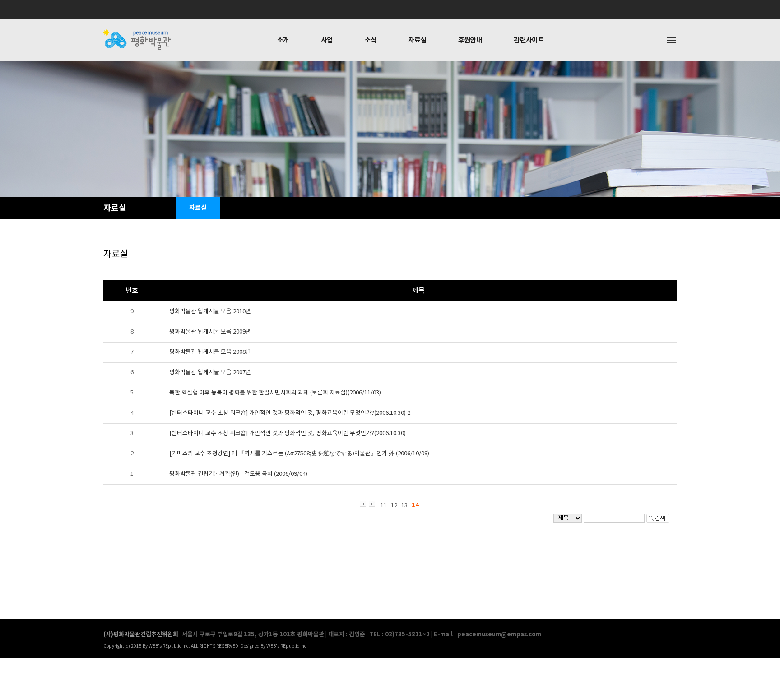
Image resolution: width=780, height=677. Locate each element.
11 (384, 505)
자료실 (417, 40)
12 (394, 505)
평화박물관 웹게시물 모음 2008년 (210, 352)
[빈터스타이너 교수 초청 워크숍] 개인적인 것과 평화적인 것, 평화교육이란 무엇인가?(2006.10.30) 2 (289, 413)
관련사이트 (529, 40)
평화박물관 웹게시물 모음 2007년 (210, 372)
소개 (283, 40)
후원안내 (470, 40)
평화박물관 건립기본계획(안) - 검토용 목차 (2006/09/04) (238, 474)
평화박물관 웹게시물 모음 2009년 (210, 332)
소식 (371, 40)
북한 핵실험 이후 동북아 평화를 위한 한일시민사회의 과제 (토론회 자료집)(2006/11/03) (275, 393)
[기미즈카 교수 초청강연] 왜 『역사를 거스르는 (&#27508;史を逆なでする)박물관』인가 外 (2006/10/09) (299, 453)
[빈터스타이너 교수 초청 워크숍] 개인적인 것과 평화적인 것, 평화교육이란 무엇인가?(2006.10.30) (287, 433)
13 (404, 505)
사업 (327, 40)
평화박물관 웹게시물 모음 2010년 (210, 311)
